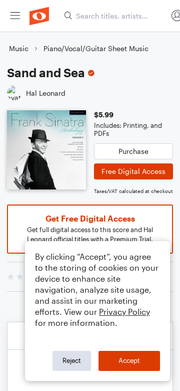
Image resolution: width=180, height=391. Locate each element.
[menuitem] (15, 16)
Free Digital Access (134, 171)
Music (18, 48)
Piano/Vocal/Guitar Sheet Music (96, 48)
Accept (129, 360)
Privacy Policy (124, 311)
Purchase (133, 151)
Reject (71, 360)
